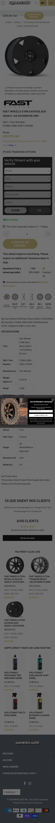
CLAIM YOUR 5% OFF (41, 415)
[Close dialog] (53, 400)
